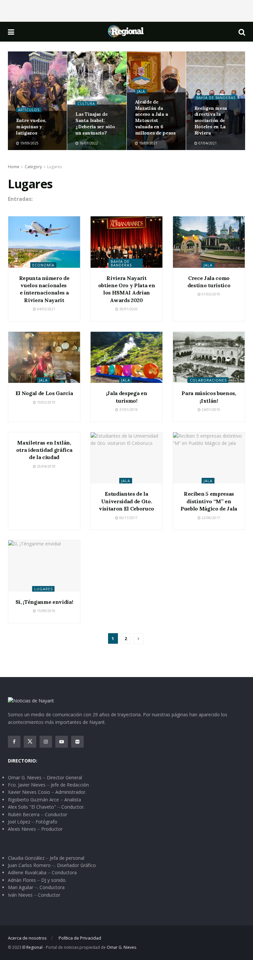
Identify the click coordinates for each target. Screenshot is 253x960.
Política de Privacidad (80, 938)
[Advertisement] (126, 10)
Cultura (86, 103)
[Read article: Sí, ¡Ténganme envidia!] (44, 566)
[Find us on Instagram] (46, 742)
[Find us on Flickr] (77, 742)
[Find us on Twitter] (30, 742)
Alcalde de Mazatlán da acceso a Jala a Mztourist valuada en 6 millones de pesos (155, 117)
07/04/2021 (207, 143)
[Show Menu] (11, 32)
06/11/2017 (128, 517)
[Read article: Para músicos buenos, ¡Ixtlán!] (209, 357)
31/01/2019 (128, 409)
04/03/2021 (45, 309)
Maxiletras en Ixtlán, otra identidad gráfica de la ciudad (44, 450)
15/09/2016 (45, 610)
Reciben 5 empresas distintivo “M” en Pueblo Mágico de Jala (209, 501)
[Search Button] (242, 32)
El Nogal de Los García (44, 393)
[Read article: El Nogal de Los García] (44, 357)
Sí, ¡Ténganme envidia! (44, 602)
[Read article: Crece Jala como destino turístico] (209, 242)
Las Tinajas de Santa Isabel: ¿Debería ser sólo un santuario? (95, 123)
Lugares (54, 167)
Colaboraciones (208, 380)
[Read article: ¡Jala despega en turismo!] (126, 357)
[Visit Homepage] (126, 31)
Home (13, 167)
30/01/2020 (128, 309)
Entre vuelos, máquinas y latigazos (31, 126)
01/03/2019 (210, 294)
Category (33, 167)
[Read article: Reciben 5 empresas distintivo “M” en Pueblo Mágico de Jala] (209, 458)
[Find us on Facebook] (14, 742)
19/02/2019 (45, 402)
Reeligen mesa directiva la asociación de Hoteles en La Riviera (210, 120)
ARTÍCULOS (29, 110)
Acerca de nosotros (27, 938)
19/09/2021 (147, 143)
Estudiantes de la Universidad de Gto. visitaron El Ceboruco (126, 501)
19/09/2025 (29, 143)
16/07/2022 (88, 143)
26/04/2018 (45, 466)
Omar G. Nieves (121, 947)
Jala (141, 91)
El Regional (32, 947)
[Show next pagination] (139, 638)
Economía (43, 265)
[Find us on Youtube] (61, 742)
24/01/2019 (210, 409)
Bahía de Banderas (216, 97)
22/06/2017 (210, 517)
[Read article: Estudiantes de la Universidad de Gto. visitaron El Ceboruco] (126, 458)
